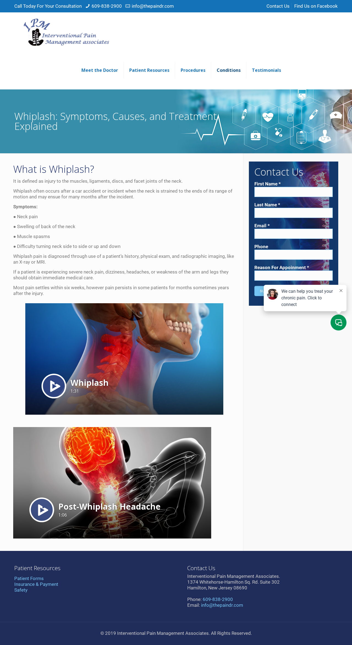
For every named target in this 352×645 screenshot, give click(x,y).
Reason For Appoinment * (281, 267)
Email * (262, 225)
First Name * (267, 184)
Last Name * (267, 204)
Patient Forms (29, 578)
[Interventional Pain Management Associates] (65, 31)
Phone (261, 246)
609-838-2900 (107, 6)
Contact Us (278, 6)
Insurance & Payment (36, 584)
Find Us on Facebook (316, 6)
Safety (21, 590)
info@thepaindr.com (153, 6)
